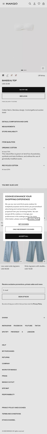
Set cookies (23, 224)
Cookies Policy (33, 219)
